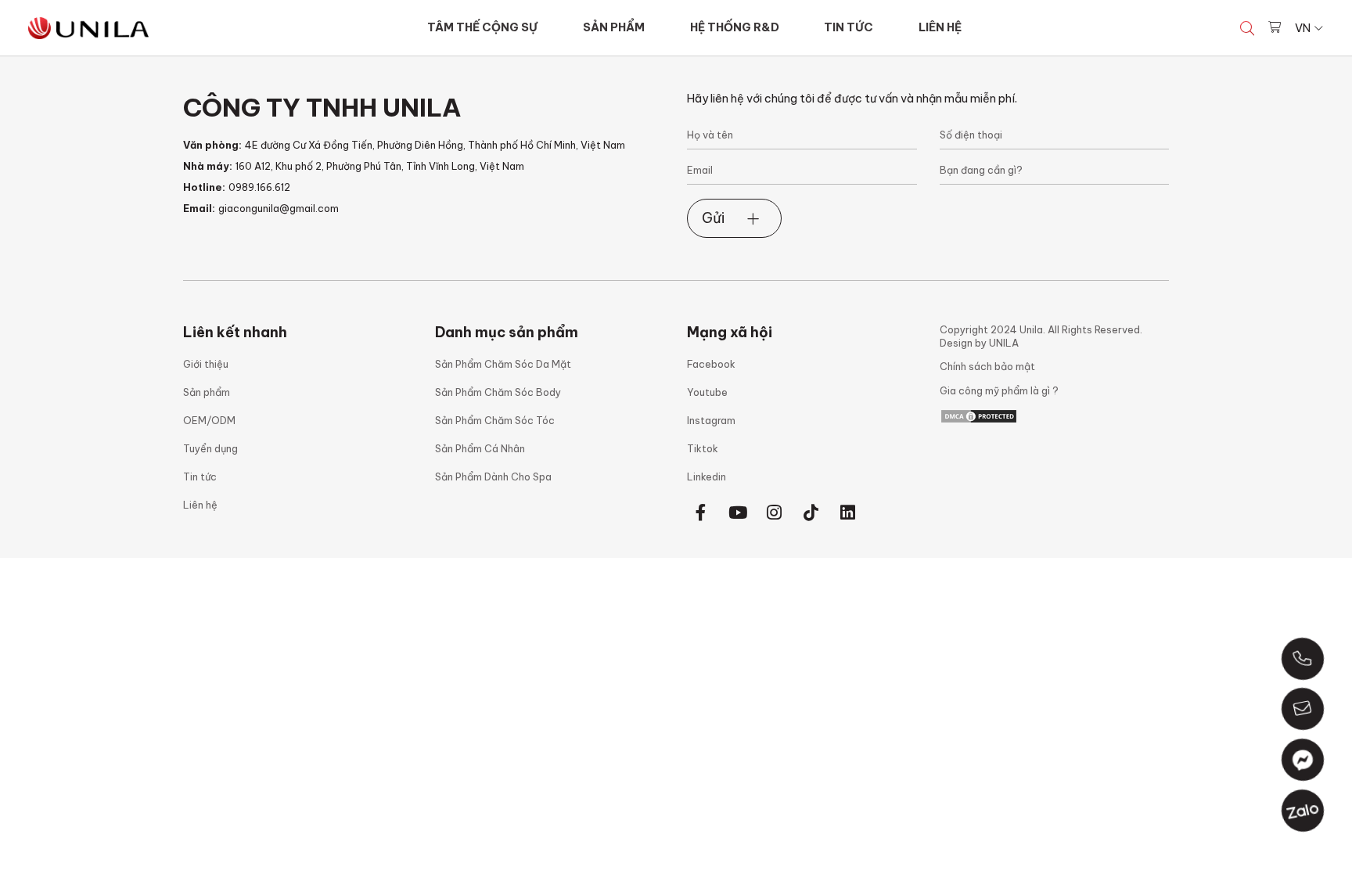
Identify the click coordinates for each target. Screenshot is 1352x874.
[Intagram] (774, 513)
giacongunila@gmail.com (278, 208)
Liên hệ (200, 504)
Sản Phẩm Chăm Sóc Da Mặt (503, 364)
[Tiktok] (811, 513)
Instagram (711, 420)
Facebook (711, 364)
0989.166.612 (259, 187)
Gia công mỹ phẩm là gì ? (999, 390)
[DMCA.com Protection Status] (979, 414)
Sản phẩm (206, 392)
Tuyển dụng (210, 448)
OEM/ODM (209, 420)
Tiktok (702, 448)
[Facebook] (701, 513)
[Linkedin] (848, 513)
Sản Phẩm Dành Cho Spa (493, 476)
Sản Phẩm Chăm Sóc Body (498, 392)
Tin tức (200, 476)
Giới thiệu (205, 364)
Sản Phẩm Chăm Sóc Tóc (495, 420)
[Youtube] (738, 513)
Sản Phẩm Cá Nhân (480, 448)
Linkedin (706, 476)
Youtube (707, 392)
